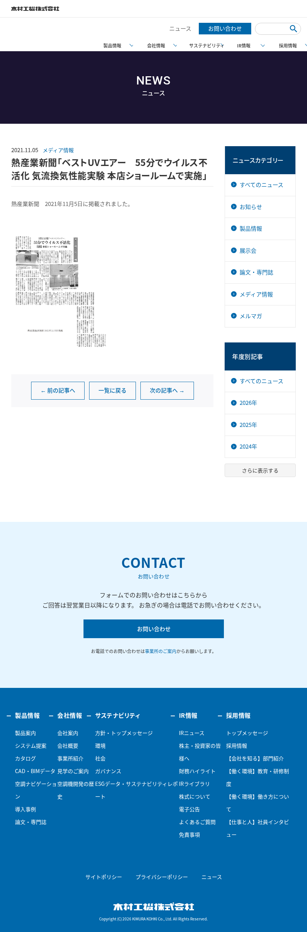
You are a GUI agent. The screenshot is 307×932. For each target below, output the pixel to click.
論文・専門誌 (256, 272)
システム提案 (30, 745)
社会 (100, 758)
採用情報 (236, 745)
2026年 (248, 403)
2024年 (248, 446)
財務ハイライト (197, 771)
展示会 (248, 250)
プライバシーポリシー (162, 876)
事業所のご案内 (160, 651)
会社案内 (67, 732)
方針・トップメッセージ (124, 732)
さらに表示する (260, 470)
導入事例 (25, 809)
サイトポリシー (103, 876)
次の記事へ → (167, 390)
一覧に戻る (112, 390)
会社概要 (67, 745)
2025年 (248, 425)
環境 (100, 745)
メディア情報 (58, 150)
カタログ (25, 758)
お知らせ (251, 207)
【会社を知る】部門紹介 (255, 758)
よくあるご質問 (197, 821)
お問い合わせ (225, 28)
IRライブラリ (194, 783)
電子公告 (189, 809)
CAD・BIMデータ (35, 771)
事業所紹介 (70, 758)
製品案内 (25, 732)
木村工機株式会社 (35, 8)
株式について (194, 796)
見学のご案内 (73, 771)
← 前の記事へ (57, 390)
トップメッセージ (247, 732)
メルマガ (251, 316)
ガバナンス (108, 771)
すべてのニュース (261, 185)
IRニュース (191, 732)
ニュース (180, 28)
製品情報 (251, 228)
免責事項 (189, 834)
